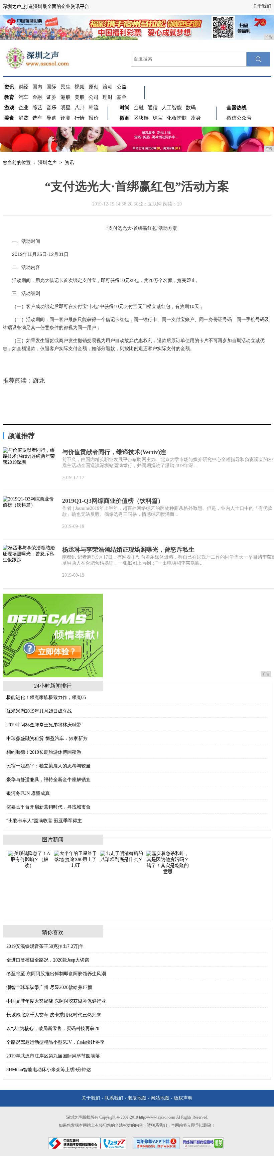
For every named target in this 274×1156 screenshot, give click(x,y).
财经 (23, 87)
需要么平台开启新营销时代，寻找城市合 (48, 807)
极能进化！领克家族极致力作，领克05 (46, 697)
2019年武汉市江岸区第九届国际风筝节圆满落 (53, 1055)
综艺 (37, 107)
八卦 (80, 107)
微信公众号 (239, 118)
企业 (23, 107)
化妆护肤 (177, 118)
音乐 (51, 107)
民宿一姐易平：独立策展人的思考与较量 (48, 765)
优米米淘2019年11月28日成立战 (39, 711)
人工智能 (172, 107)
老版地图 (137, 1098)
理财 (108, 97)
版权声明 (183, 1098)
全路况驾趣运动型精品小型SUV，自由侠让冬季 (55, 1042)
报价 (94, 118)
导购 (51, 118)
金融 (37, 97)
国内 (37, 87)
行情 (80, 118)
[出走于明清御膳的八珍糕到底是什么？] (121, 856)
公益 (122, 87)
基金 (122, 97)
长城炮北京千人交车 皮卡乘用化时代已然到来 (53, 1014)
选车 (37, 118)
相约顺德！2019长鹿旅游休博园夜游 (43, 752)
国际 (51, 87)
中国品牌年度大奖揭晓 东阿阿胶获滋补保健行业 (56, 1001)
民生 (65, 87)
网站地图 (160, 1098)
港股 (65, 97)
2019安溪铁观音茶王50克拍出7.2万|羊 (45, 946)
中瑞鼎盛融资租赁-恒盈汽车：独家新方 (47, 738)
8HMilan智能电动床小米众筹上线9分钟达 (48, 1069)
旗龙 (39, 380)
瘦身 (196, 118)
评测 (65, 118)
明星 (65, 107)
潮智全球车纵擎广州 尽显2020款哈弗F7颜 (49, 987)
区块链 (141, 118)
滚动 (108, 87)
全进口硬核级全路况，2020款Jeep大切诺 (47, 960)
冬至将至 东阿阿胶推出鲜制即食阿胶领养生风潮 (56, 973)
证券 (51, 97)
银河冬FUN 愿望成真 (28, 793)
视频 (80, 87)
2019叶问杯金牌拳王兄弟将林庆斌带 (43, 724)
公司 (94, 97)
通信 (153, 107)
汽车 (23, 97)
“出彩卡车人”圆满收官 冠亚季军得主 (44, 820)
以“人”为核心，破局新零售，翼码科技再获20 (52, 1028)
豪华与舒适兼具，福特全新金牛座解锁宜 (48, 779)
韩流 (94, 107)
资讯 (69, 162)
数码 (191, 107)
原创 (94, 87)
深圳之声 (47, 162)
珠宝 (158, 118)
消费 (23, 118)
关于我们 (262, 6)
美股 (80, 97)
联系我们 (114, 1098)
